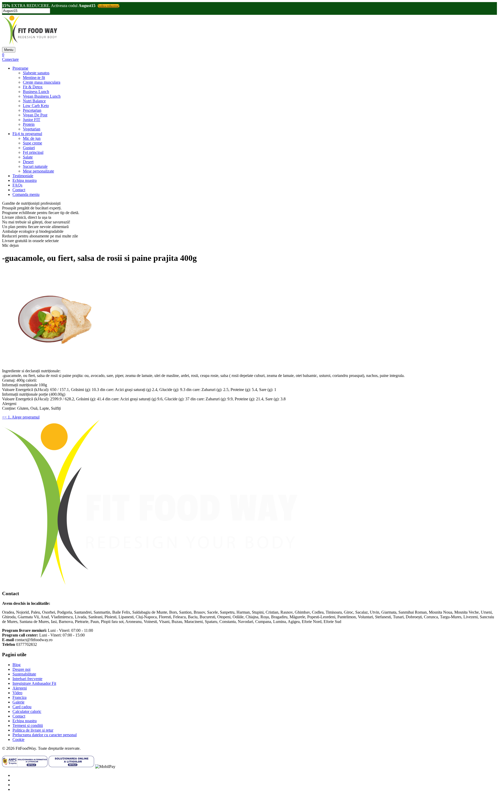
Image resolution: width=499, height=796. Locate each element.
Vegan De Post (35, 115)
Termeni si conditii (27, 725)
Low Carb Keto (36, 105)
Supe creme (32, 143)
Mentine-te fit (34, 77)
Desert (28, 162)
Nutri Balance (34, 101)
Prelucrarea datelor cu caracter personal (44, 735)
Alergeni (19, 688)
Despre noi (21, 669)
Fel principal (33, 152)
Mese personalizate (38, 171)
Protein (29, 124)
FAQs (17, 185)
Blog (16, 664)
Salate (28, 157)
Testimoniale (22, 176)
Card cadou (21, 707)
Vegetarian (31, 129)
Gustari (29, 147)
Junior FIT (31, 119)
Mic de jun (32, 138)
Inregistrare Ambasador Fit (34, 683)
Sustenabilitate (24, 674)
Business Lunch (36, 91)
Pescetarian (32, 110)
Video (17, 693)
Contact (18, 190)
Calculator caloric (26, 711)
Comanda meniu (26, 194)
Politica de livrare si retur (32, 730)
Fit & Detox (33, 87)
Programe (20, 68)
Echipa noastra (24, 180)
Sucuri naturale (35, 166)
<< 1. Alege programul (21, 417)
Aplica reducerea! (108, 6)
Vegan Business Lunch (42, 96)
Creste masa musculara (41, 82)
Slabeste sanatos (36, 73)
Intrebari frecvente (27, 678)
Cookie (18, 739)
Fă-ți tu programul (27, 133)
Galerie (18, 702)
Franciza (19, 697)
